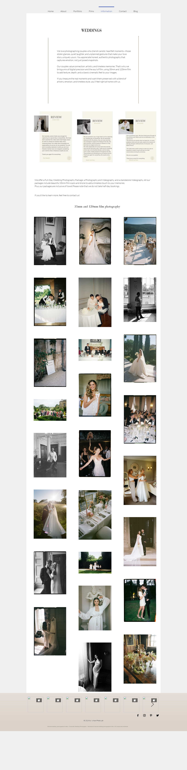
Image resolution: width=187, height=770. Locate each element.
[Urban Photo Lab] (137, 715)
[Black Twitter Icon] (157, 715)
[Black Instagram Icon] (144, 715)
